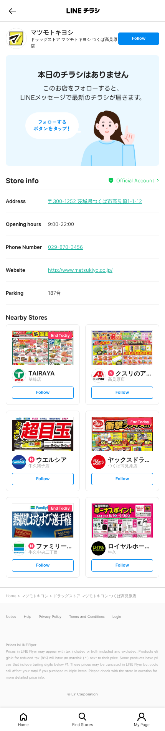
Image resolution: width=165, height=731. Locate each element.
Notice (11, 616)
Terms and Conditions (87, 616)
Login (116, 616)
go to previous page (12, 10)
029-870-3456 (65, 247)
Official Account (135, 180)
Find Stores (82, 724)
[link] (16, 38)
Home (23, 724)
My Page (142, 724)
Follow (138, 40)
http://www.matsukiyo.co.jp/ (80, 270)
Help (27, 616)
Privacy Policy (50, 616)
